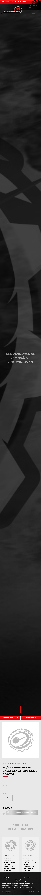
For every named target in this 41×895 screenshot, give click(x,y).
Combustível (21, 763)
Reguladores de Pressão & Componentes (17, 765)
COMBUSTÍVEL (8, 855)
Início (5, 763)
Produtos (12, 763)
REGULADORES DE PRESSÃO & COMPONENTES (9, 858)
